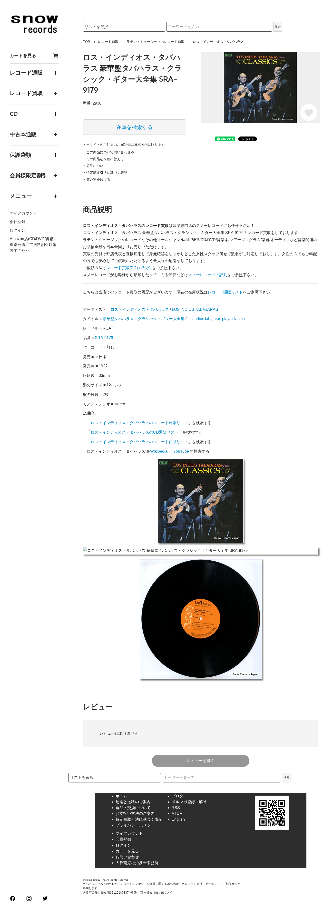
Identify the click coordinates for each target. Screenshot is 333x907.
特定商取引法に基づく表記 (139, 819)
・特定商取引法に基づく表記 (105, 173)
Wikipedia (158, 451)
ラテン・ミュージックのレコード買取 (156, 42)
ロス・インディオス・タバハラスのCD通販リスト (134, 432)
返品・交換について (133, 808)
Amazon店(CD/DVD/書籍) (32, 239)
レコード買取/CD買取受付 (129, 268)
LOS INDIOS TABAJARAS (195, 309)
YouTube (181, 451)
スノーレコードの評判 (207, 275)
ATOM (177, 813)
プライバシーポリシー (135, 825)
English (178, 819)
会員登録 (17, 222)
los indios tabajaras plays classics (216, 319)
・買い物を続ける (96, 179)
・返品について (95, 166)
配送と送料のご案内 (133, 802)
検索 (278, 27)
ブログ (177, 796)
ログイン (17, 230)
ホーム (121, 796)
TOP (86, 42)
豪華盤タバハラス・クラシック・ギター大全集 (144, 319)
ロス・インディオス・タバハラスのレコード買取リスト (139, 442)
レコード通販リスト (225, 292)
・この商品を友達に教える (103, 159)
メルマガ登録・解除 (189, 802)
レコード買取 (108, 42)
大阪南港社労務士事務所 (137, 863)
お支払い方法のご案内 (135, 813)
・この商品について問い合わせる (108, 152)
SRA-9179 (104, 338)
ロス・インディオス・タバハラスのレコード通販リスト (139, 423)
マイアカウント (23, 213)
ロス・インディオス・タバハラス (139, 309)
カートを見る (23, 55)
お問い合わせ (127, 857)
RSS (176, 808)
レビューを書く (200, 761)
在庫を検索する (134, 127)
